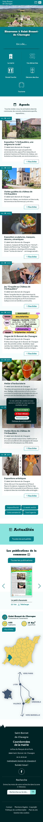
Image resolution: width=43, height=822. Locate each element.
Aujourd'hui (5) (13, 507)
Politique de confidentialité (15, 810)
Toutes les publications (21, 560)
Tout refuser (22, 414)
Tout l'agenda (30, 512)
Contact (9, 807)
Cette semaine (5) (14, 512)
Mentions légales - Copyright (26, 807)
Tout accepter (22, 410)
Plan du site (33, 810)
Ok (33, 792)
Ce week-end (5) (29, 507)
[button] (3, 586)
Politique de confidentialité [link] (21, 421)
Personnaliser (22, 418)
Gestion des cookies (21, 813)
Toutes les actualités (21, 539)
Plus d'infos (8, 629)
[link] (36, 2)
